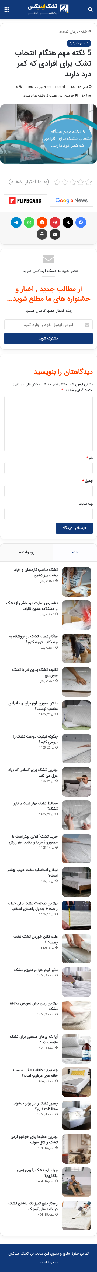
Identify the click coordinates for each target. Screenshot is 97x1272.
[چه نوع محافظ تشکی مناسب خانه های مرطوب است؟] (76, 1082)
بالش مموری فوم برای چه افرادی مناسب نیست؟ (33, 706)
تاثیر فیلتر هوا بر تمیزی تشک (36, 970)
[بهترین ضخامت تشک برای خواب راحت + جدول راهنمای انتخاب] (76, 915)
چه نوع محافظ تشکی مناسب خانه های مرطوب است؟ (35, 1073)
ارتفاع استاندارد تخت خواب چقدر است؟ (33, 872)
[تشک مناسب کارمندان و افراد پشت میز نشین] (76, 582)
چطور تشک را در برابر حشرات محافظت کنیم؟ (35, 1106)
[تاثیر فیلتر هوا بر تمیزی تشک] (76, 982)
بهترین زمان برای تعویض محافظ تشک (33, 1006)
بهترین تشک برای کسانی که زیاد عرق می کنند (33, 772)
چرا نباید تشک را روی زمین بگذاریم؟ (37, 1173)
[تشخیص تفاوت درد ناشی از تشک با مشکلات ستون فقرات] (76, 615)
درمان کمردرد (68, 31)
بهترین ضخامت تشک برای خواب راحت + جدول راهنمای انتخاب (33, 906)
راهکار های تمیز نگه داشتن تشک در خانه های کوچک (33, 1206)
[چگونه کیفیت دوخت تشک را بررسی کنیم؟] (76, 748)
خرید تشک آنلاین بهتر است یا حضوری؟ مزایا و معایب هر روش (33, 839)
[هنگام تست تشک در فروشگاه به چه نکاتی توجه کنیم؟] (76, 648)
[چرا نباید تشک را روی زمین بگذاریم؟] (76, 1182)
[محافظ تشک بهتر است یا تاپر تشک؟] (76, 815)
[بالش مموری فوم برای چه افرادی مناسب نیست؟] (76, 715)
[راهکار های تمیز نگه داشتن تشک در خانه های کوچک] (76, 1215)
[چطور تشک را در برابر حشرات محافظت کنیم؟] (76, 1115)
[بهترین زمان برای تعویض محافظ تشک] (76, 1015)
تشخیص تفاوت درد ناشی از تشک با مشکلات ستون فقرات (32, 606)
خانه (84, 31)
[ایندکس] (48, 9)
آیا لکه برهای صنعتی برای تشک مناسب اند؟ (34, 1039)
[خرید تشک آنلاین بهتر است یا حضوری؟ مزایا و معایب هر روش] (76, 848)
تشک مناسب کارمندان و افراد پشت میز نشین (36, 572)
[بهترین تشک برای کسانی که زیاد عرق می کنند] (76, 782)
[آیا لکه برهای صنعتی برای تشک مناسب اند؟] (76, 1049)
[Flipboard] (25, 200)
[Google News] (71, 201)
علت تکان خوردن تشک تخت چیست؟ (35, 939)
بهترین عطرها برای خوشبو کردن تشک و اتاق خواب (34, 1139)
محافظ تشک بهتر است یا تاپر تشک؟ (36, 806)
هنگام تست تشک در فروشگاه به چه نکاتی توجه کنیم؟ (33, 639)
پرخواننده (26, 552)
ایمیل (87, 481)
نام (89, 458)
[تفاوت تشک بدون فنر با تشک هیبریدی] (76, 682)
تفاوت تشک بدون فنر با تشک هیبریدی (35, 672)
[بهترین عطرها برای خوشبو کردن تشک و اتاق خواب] (76, 1149)
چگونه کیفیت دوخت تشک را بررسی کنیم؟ (35, 739)
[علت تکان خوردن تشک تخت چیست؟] (76, 948)
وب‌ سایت (86, 503)
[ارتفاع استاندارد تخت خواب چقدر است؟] (76, 882)
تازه (75, 552)
